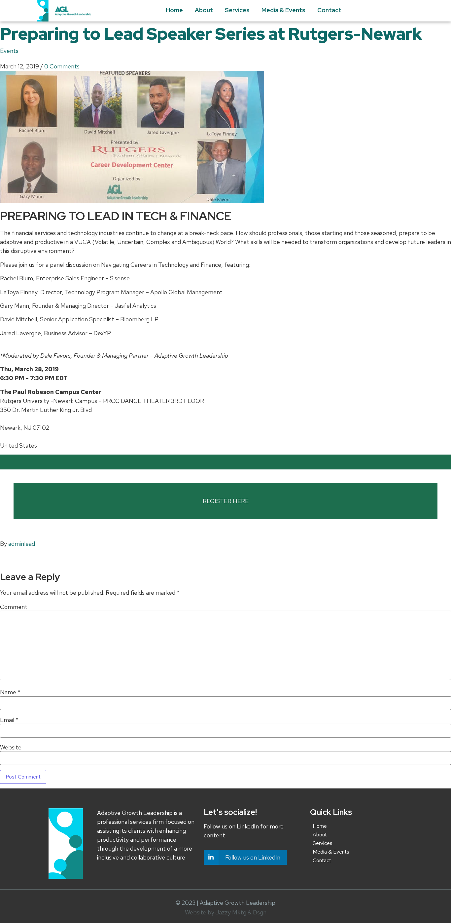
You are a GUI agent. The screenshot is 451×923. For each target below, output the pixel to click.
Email (9, 720)
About (204, 10)
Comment (13, 607)
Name (10, 692)
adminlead (21, 543)
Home (174, 10)
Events (9, 51)
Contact (329, 10)
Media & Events (283, 10)
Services (237, 10)
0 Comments (62, 66)
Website (10, 747)
